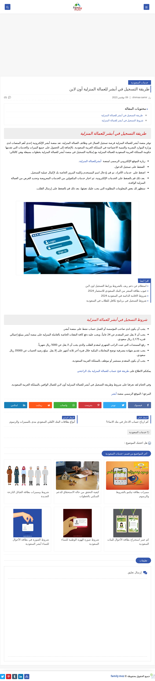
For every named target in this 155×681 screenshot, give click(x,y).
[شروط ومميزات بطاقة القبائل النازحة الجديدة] (27, 475)
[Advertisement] (77, 46)
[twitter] (2, 676)
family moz (117, 676)
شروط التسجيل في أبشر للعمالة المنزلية (122, 120)
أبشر (114, 393)
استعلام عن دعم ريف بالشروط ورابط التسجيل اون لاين (115, 286)
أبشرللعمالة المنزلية (90, 161)
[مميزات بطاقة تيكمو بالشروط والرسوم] (127, 475)
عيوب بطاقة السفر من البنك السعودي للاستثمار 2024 (117, 290)
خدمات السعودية (139, 82)
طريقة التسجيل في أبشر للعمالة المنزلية (122, 115)
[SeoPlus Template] (152, 676)
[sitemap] (26, 676)
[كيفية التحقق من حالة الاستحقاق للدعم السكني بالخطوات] (77, 475)
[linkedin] (20, 676)
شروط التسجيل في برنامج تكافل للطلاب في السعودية (116, 300)
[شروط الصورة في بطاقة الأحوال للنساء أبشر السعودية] (27, 523)
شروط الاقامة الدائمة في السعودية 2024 (123, 295)
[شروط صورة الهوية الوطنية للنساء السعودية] (77, 523)
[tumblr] (14, 676)
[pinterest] (8, 676)
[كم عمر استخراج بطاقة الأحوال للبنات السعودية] (127, 523)
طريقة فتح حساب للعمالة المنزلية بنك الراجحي (103, 371)
